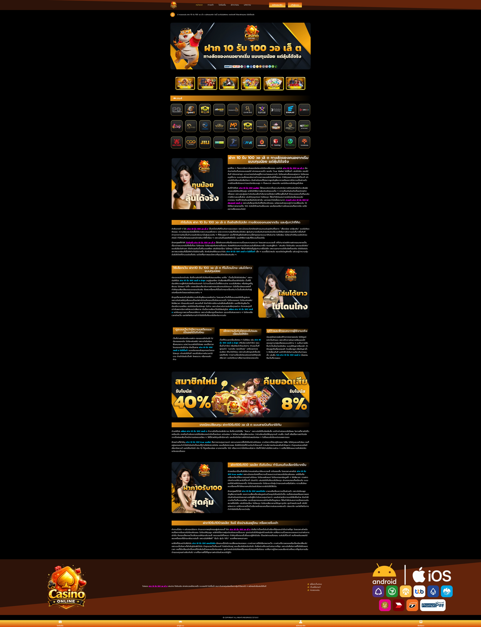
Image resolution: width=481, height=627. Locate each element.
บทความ (247, 4)
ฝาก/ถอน (235, 4)
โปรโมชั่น (222, 4)
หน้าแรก (199, 4)
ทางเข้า (211, 4)
